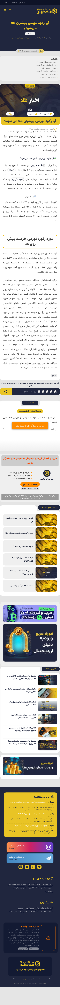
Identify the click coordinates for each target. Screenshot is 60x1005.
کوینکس (49, 891)
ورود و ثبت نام (30, 484)
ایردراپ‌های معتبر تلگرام (44, 884)
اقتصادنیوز (37, 165)
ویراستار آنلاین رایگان (45, 912)
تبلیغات (6, 2)
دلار (10, 170)
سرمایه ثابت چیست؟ (48, 77)
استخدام (22, 2)
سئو (36, 984)
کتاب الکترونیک (32, 888)
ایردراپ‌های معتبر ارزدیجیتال (17, 884)
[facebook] (20, 867)
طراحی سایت (42, 984)
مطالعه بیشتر (34, 949)
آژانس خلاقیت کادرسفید (21, 984)
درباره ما (14, 2)
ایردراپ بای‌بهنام (16, 912)
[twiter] (39, 867)
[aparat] (33, 867)
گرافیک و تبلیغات (29, 912)
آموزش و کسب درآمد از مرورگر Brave (32, 814)
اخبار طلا (30, 34)
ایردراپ (31, 884)
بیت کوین (17, 179)
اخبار (42, 38)
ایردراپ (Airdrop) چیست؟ (46, 62)
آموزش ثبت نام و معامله (30, 489)
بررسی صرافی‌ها (19, 888)
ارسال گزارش (23, 949)
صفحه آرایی (30, 908)
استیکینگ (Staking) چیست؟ (45, 65)
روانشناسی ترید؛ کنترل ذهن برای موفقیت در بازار (28, 802)
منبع (54, 375)
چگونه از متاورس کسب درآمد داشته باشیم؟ (30, 825)
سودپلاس (48, 38)
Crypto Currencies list (44, 908)
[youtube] (27, 867)
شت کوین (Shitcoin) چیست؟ (45, 71)
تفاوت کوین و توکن (49, 68)
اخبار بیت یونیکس (46, 888)
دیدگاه (30, 429)
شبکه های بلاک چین (48, 74)
